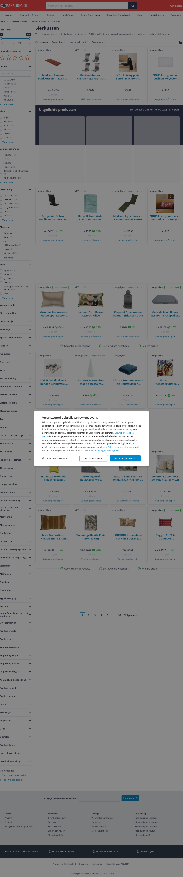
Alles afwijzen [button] (93, 458)
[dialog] (91, 439)
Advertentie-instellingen (119, 446)
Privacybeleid (113, 450)
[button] (54, 458)
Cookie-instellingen (96, 450)
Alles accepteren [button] (125, 458)
